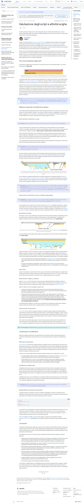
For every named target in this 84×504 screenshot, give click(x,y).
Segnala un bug (56, 490)
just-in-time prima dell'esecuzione (30, 81)
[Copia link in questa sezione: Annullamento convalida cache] (36, 365)
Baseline (29, 1)
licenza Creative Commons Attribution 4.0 (57, 478)
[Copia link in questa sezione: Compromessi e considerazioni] (39, 331)
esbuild (36, 359)
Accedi (81, 1)
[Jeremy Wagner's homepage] (27, 40)
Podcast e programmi (67, 496)
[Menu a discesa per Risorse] (20, 1)
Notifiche (59, 7)
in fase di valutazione (59, 188)
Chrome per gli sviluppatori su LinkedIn (77, 494)
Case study (65, 494)
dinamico (23, 281)
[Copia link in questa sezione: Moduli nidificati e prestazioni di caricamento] (44, 390)
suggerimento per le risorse (28, 418)
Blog (46, 1)
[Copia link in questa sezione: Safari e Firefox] (27, 269)
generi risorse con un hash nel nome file (38, 385)
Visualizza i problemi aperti (56, 492)
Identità (34, 7)
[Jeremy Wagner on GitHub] (24, 40)
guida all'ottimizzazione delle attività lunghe (52, 43)
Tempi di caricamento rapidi (12, 7)
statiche (57, 273)
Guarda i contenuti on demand (37, 11)
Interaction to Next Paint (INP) (38, 42)
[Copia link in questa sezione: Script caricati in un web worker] (37, 308)
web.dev (20, 20)
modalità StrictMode (51, 258)
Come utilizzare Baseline (38, 1)
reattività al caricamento (41, 100)
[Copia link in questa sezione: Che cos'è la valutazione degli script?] (42, 61)
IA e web (3, 7)
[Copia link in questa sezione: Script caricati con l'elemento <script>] (40, 119)
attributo (52, 205)
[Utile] (65, 21)
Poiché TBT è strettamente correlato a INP (54, 100)
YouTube (74, 491)
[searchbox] (7, 11)
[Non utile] (67, 21)
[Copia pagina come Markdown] (24, 28)
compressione (23, 344)
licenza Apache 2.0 (35, 479)
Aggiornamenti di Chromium (66, 492)
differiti (55, 263)
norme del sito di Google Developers (56, 479)
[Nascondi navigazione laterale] (14, 502)
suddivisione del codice (58, 284)
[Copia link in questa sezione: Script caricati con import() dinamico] (40, 278)
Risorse (17, 1)
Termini (18, 501)
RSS (74, 496)
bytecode (51, 82)
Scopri (24, 1)
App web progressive (43, 7)
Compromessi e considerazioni (45, 201)
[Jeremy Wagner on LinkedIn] (26, 40)
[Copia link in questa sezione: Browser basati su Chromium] (32, 213)
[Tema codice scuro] (68, 399)
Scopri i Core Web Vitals (25, 7)
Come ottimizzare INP (67, 7)
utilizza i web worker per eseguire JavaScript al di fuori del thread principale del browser (51, 327)
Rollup (32, 359)
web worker (22, 311)
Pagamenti (52, 7)
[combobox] (60, 1)
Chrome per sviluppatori (67, 490)
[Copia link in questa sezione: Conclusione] (28, 423)
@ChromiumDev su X (77, 490)
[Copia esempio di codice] (69, 399)
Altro (51, 1)
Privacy (21, 501)
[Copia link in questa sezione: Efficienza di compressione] (34, 342)
